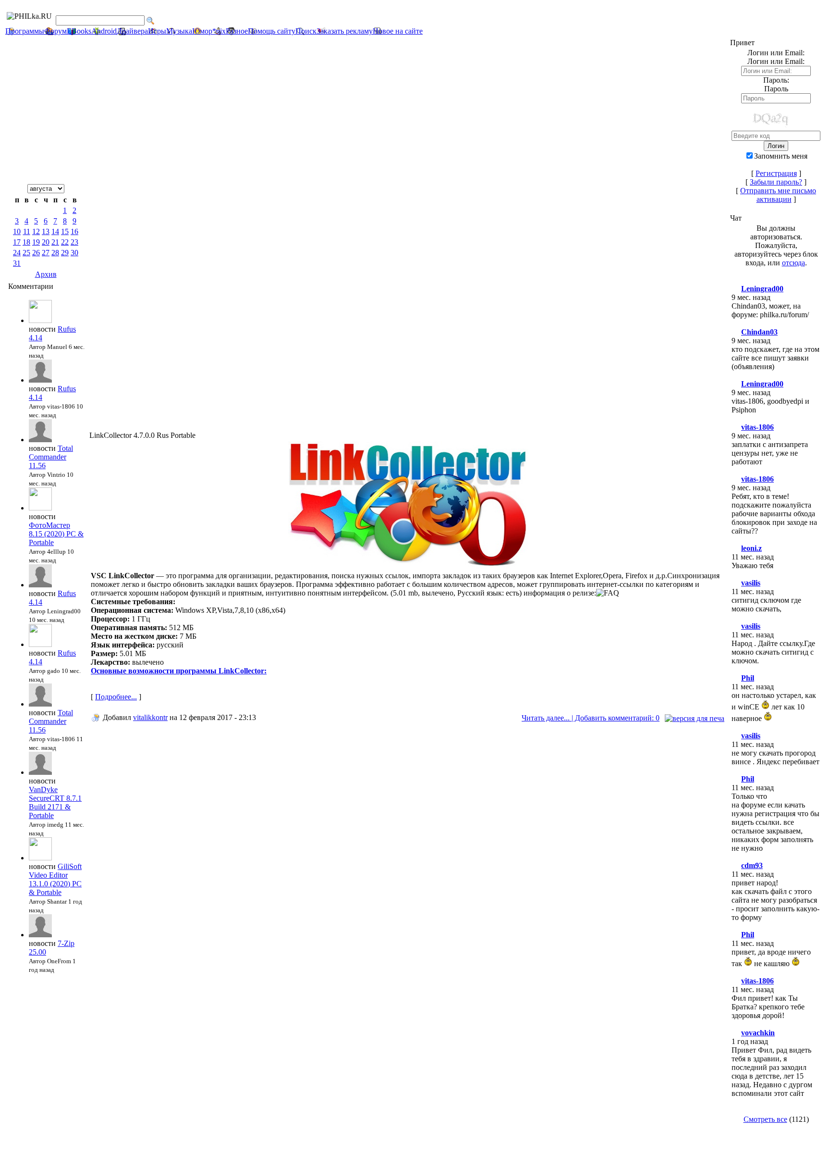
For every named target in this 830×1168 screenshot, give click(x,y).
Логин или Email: (776, 61)
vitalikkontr (150, 717)
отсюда (793, 263)
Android (104, 31)
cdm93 (752, 865)
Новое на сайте (398, 31)
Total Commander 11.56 (51, 457)
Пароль (776, 89)
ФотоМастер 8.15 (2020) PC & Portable (56, 534)
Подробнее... (116, 697)
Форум (55, 31)
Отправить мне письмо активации (778, 194)
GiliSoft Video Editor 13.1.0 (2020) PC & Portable (55, 879)
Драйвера (132, 31)
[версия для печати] (694, 718)
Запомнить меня (780, 156)
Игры (157, 31)
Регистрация (776, 173)
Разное (237, 31)
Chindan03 (759, 332)
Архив (46, 274)
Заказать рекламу (345, 31)
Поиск (306, 31)
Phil (747, 678)
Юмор (202, 31)
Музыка (179, 31)
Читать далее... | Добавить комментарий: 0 (590, 718)
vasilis (750, 583)
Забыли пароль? (776, 182)
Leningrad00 (762, 289)
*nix (219, 31)
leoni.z (751, 548)
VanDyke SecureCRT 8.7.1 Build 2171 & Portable (55, 802)
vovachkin (758, 1033)
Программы (24, 31)
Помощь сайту (271, 31)
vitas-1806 (757, 427)
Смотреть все (765, 1119)
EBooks (79, 31)
